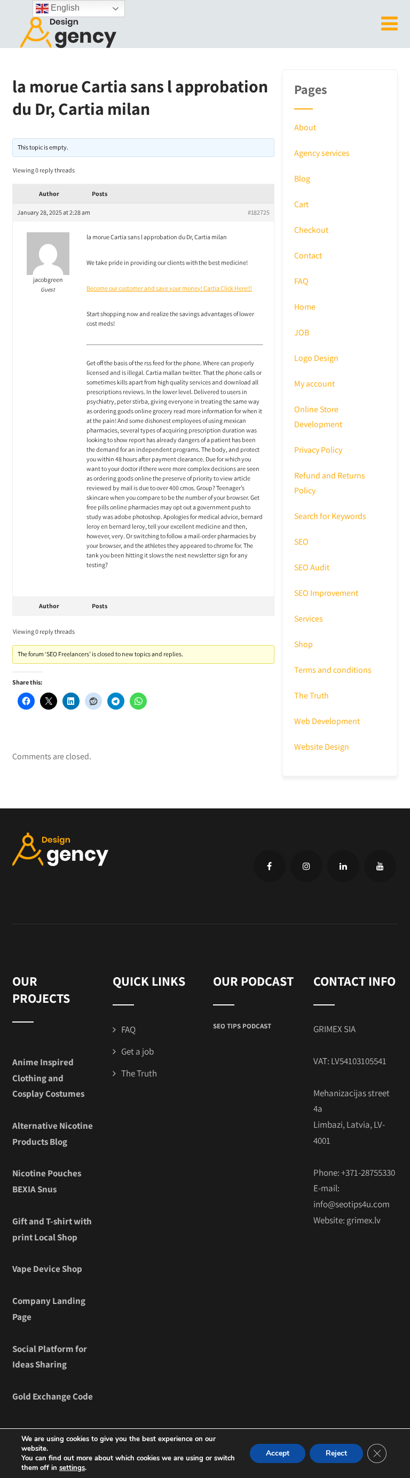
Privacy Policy (318, 449)
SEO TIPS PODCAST (242, 1026)
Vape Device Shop (47, 1269)
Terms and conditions (333, 669)
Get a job (137, 1051)
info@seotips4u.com (351, 1204)
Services (308, 618)
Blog (302, 178)
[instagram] (306, 866)
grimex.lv (363, 1220)
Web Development (327, 721)
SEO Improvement (326, 593)
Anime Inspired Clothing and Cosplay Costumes (48, 1078)
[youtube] (380, 866)
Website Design (321, 746)
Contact (308, 255)
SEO (301, 541)
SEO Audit (311, 567)
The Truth (311, 695)
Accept (277, 1453)
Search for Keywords (330, 516)
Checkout (311, 229)
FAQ (301, 281)
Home (305, 306)
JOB (301, 332)
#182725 (259, 212)
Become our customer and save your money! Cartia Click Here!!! (169, 288)
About (305, 127)
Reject (336, 1453)
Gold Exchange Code (52, 1396)
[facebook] (270, 866)
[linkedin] (343, 866)
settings (72, 1468)
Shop (303, 644)
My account (314, 383)
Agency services (322, 153)
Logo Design (316, 358)
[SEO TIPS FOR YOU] (68, 31)
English (64, 7)
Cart (301, 204)
